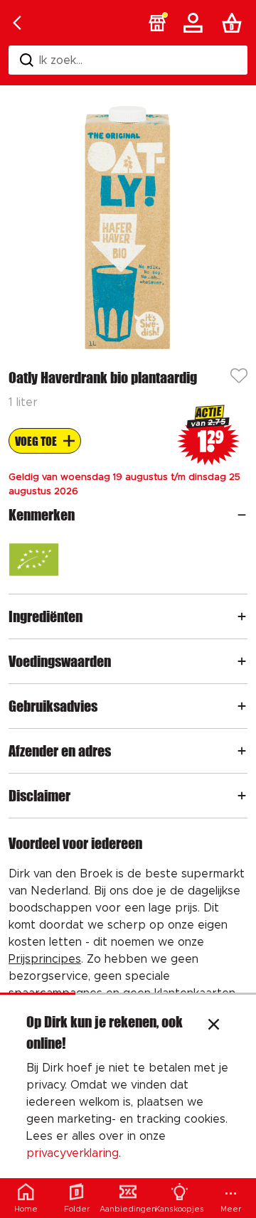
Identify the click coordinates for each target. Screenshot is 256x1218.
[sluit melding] (214, 1026)
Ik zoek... (60, 60)
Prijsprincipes (45, 959)
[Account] (195, 23)
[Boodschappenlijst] (234, 23)
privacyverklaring (72, 1153)
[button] (157, 23)
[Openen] (241, 514)
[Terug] (17, 22)
